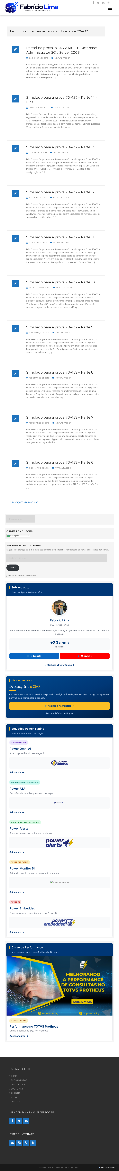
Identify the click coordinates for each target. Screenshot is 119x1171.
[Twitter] (98, 3)
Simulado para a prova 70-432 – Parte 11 (60, 237)
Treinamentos (19, 1080)
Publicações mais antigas (23, 502)
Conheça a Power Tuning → (60, 665)
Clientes (15, 1093)
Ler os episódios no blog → (59, 713)
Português (14, 536)
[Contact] (12, 1143)
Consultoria (18, 1084)
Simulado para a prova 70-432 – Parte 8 (59, 372)
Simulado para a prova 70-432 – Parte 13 (60, 147)
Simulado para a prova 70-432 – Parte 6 (59, 462)
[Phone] (26, 1143)
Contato (16, 1101)
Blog (14, 1097)
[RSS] (33, 1143)
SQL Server (17, 1088)
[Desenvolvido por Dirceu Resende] (107, 1168)
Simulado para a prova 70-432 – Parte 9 (59, 327)
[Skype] (19, 1143)
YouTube (88, 656)
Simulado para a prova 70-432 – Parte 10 (60, 282)
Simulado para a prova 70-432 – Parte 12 (60, 192)
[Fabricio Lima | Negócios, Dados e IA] (32, 7)
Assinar (12, 567)
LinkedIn (37, 656)
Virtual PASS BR (62, 58)
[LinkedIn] (103, 3)
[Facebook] (93, 3)
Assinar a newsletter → (60, 705)
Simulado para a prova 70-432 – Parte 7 (59, 417)
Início (14, 1076)
